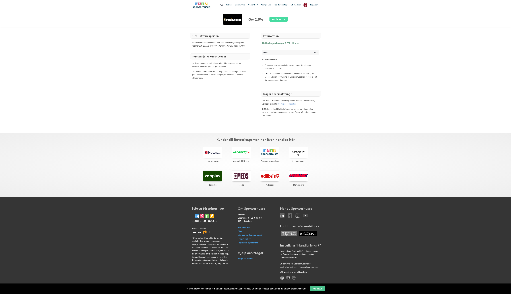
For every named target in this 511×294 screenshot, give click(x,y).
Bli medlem (296, 4)
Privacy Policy (244, 238)
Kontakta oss (244, 227)
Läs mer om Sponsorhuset (250, 235)
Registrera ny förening (248, 242)
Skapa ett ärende (245, 258)
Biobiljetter (240, 4)
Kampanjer (266, 4)
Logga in (314, 4)
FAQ (240, 231)
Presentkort (253, 4)
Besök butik (278, 19)
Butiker (229, 4)
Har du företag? (281, 4)
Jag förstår (317, 288)
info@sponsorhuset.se (286, 103)
